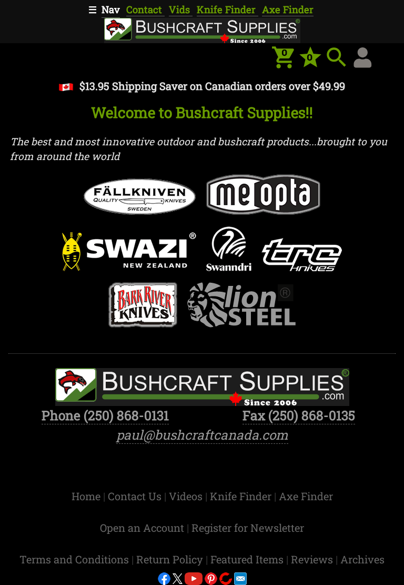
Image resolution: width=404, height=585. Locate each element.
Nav (111, 9)
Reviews (313, 559)
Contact (145, 9)
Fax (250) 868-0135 (299, 415)
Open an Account (142, 527)
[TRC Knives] (302, 258)
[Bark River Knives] (142, 308)
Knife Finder (227, 9)
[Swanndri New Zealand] (228, 252)
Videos (187, 496)
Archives (362, 559)
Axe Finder (288, 9)
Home (87, 496)
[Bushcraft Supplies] (202, 28)
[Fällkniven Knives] (140, 201)
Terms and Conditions (75, 559)
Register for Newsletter (247, 527)
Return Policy (171, 559)
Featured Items (248, 559)
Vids (181, 9)
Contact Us (136, 496)
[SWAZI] (129, 255)
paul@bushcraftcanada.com (202, 434)
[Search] (337, 57)
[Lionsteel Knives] (242, 308)
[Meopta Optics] (263, 198)
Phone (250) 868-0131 (105, 415)
